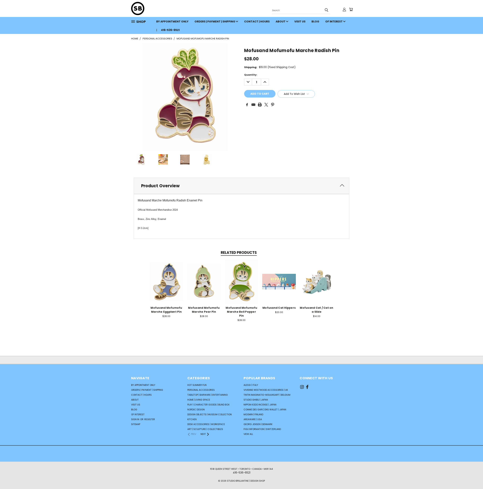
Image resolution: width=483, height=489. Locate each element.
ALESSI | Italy (251, 385)
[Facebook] (247, 105)
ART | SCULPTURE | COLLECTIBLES (205, 429)
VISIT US (299, 21)
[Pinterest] (273, 105)
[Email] (253, 105)
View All (248, 434)
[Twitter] (266, 105)
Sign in (135, 419)
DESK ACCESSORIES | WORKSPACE (206, 424)
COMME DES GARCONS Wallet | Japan (265, 409)
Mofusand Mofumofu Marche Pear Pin (204, 310)
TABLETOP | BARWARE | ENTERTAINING (207, 394)
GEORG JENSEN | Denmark (258, 424)
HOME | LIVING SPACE (198, 399)
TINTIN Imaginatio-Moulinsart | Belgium (267, 394)
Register (149, 419)
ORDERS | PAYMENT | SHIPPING (215, 21)
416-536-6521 (170, 30)
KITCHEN (192, 419)
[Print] (260, 105)
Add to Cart (166, 281)
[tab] (241, 186)
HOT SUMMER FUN (197, 385)
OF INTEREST (334, 21)
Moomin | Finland (253, 414)
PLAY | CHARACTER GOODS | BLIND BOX (208, 404)
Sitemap (135, 424)
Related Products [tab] (239, 252)
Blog (315, 21)
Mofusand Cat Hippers (279, 308)
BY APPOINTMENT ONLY (172, 21)
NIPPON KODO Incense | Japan (260, 404)
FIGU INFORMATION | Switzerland (262, 429)
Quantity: (250, 75)
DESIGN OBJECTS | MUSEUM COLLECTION (209, 414)
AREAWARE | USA (253, 419)
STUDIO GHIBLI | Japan (256, 399)
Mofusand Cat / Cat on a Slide (316, 310)
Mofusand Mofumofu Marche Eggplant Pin (166, 310)
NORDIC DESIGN (196, 409)
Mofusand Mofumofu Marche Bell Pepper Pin (241, 312)
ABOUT (281, 21)
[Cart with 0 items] (351, 9)
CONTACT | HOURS (257, 21)
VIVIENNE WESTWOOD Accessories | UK (266, 390)
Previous (473, 477)
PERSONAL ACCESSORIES (201, 390)
